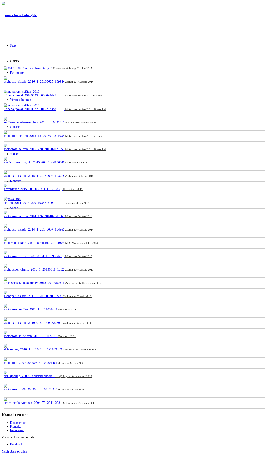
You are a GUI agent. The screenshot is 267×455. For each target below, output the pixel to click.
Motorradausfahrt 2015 (78, 162)
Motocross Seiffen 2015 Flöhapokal (85, 149)
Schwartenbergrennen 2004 (78, 402)
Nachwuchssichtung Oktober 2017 (72, 68)
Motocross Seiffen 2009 (71, 362)
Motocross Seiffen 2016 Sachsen (83, 95)
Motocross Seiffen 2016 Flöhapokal (85, 109)
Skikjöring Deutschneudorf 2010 (81, 349)
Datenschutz (18, 422)
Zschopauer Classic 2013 (79, 269)
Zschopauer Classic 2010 (77, 322)
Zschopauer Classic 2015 (79, 175)
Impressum (17, 430)
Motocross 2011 (67, 309)
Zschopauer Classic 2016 (79, 81)
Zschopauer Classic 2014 (79, 229)
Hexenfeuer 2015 (73, 189)
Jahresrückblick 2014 (77, 202)
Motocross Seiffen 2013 (78, 256)
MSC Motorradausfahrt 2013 (81, 242)
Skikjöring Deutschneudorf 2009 (73, 376)
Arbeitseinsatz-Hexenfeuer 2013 (83, 282)
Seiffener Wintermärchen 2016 (82, 122)
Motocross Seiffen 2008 (71, 389)
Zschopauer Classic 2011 (77, 296)
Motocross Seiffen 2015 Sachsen (83, 135)
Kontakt (15, 426)
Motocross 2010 (67, 336)
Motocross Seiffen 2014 (78, 216)
